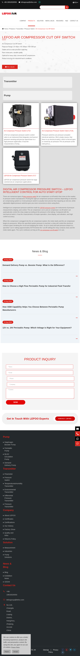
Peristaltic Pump (8, 449)
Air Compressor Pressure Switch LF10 (17, 131)
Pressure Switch (30, 29)
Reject (7, 651)
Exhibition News (8, 577)
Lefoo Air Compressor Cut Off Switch (38, 37)
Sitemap (46, 650)
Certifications (9, 522)
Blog (6, 572)
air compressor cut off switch (49, 230)
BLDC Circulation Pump (8, 456)
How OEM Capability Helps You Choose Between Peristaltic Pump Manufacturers (33, 308)
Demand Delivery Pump (10, 464)
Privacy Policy (15, 647)
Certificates (8, 519)
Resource (59, 21)
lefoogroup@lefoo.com (29, 2)
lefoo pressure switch (29, 196)
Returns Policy (10, 539)
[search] (67, 7)
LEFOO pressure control (47, 207)
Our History (8, 526)
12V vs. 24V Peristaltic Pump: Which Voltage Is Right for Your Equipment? (37, 328)
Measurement (9, 548)
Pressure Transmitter (8, 505)
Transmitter (19, 29)
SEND (15, 402)
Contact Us (74, 21)
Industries (8, 551)
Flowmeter (8, 474)
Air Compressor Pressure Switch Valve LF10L (58, 131)
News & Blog (49, 21)
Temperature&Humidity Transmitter (10, 485)
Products (31, 21)
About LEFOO (10, 515)
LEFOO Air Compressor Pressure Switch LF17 (20, 175)
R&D (66, 21)
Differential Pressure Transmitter (8, 498)
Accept (16, 651)
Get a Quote (11, 67)
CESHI (7, 582)
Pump (7, 95)
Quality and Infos (8, 534)
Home (6, 29)
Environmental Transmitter (10, 491)
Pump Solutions (8, 556)
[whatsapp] (77, 438)
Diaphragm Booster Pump (10, 443)
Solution (40, 21)
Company (23, 21)
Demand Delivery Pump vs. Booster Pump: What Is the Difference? (34, 265)
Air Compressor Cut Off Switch (45, 29)
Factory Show (9, 529)
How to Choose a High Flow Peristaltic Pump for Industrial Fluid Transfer (37, 286)
